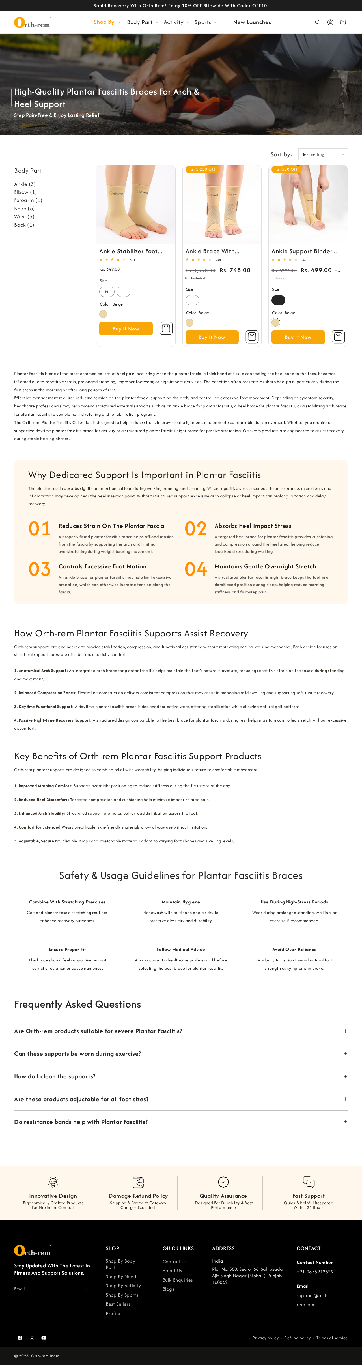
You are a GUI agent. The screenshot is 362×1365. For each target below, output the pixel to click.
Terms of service (332, 1338)
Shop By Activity (123, 1285)
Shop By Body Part (120, 1264)
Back (24, 224)
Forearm (28, 200)
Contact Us (175, 1261)
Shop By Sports (122, 1295)
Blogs (168, 1289)
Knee (24, 208)
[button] (142, 22)
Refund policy (298, 1338)
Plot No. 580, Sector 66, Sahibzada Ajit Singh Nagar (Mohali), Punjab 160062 (247, 1275)
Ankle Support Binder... (304, 251)
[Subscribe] (85, 1289)
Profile (113, 1313)
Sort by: (282, 154)
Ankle (25, 184)
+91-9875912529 (315, 1272)
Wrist (24, 216)
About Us (172, 1270)
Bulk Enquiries (178, 1280)
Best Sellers (118, 1304)
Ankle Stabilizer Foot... (130, 251)
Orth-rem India (45, 1355)
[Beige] (103, 314)
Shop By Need (121, 1276)
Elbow (25, 192)
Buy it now (126, 328)
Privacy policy (266, 1338)
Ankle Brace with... (213, 251)
